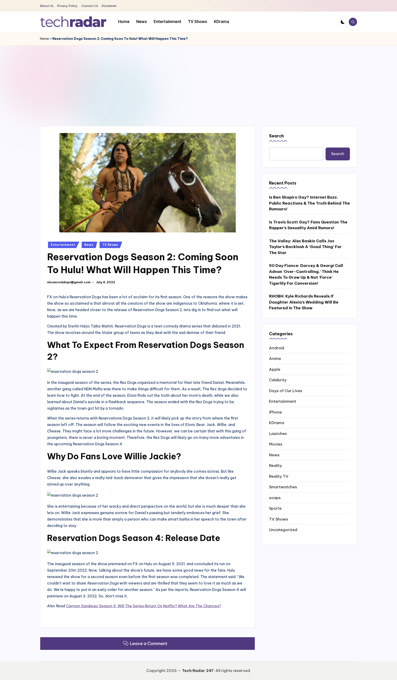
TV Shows (110, 244)
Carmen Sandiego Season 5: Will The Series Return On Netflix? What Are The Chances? (143, 606)
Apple (274, 369)
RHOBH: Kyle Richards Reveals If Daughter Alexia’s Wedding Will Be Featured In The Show (303, 301)
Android (276, 347)
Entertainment (63, 244)
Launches (278, 433)
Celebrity (277, 379)
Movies (275, 443)
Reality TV (278, 476)
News (88, 244)
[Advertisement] (198, 80)
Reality (275, 465)
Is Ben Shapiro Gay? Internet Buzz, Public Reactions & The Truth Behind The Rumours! (309, 202)
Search (276, 136)
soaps (275, 497)
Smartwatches (283, 486)
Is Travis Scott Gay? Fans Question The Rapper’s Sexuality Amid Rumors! (308, 224)
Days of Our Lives (285, 390)
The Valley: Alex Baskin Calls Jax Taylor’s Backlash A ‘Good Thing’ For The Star (305, 246)
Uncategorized (283, 529)
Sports (275, 508)
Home (44, 39)
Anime (275, 358)
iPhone (275, 411)
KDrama (276, 422)
